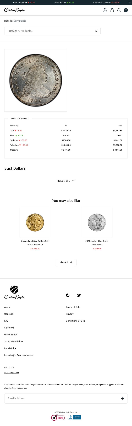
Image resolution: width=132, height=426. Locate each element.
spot (76, 384)
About (7, 307)
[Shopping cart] (112, 10)
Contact (8, 313)
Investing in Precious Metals (18, 355)
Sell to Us (9, 327)
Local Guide (10, 348)
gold (35, 384)
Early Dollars (19, 20)
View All (64, 262)
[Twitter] (80, 295)
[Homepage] (14, 10)
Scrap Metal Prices (13, 341)
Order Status (11, 334)
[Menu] (126, 10)
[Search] (119, 10)
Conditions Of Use (75, 320)
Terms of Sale (73, 307)
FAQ (6, 320)
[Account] (105, 10)
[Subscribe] (122, 398)
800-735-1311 (11, 372)
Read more (63, 180)
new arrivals (89, 384)
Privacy (70, 313)
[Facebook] (69, 295)
